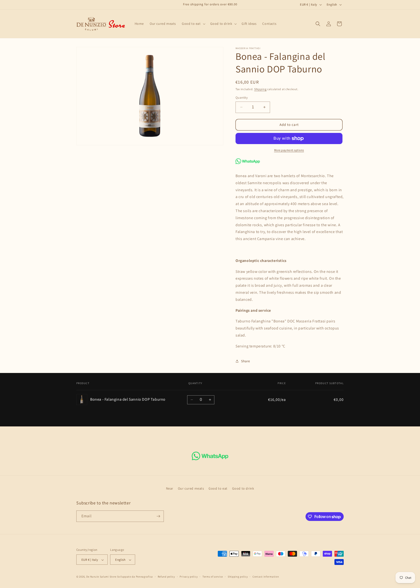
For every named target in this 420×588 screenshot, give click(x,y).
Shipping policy (238, 576)
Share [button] (245, 361)
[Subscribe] (158, 516)
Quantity (242, 97)
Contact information (266, 576)
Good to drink (243, 488)
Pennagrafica (144, 577)
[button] (193, 23)
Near (169, 488)
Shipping (260, 89)
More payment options (289, 150)
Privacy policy (189, 576)
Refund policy (166, 576)
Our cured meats (191, 488)
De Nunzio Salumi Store (101, 577)
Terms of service (212, 576)
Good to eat (218, 488)
